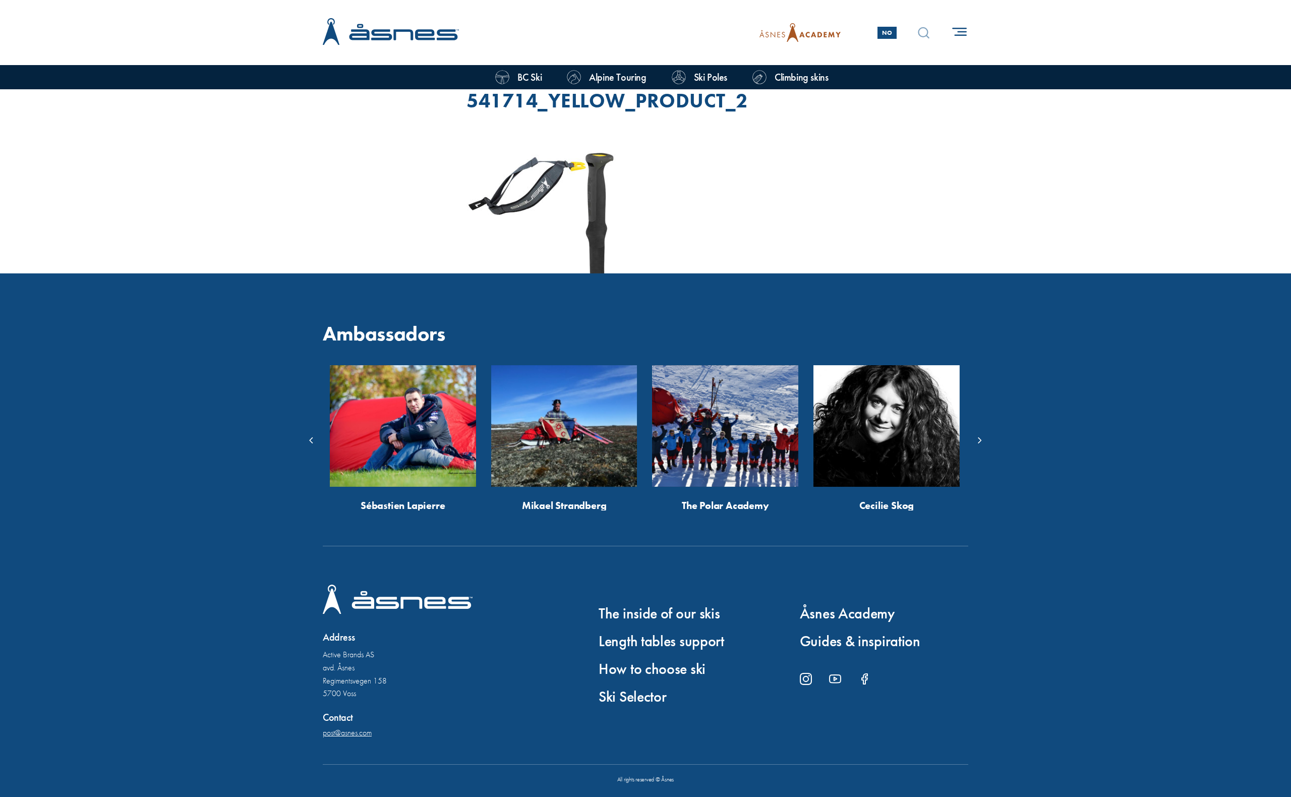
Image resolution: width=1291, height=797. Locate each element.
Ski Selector (632, 696)
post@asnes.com (347, 732)
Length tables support (661, 641)
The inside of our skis (659, 613)
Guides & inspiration (860, 641)
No (887, 33)
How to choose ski (652, 668)
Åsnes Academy (847, 613)
